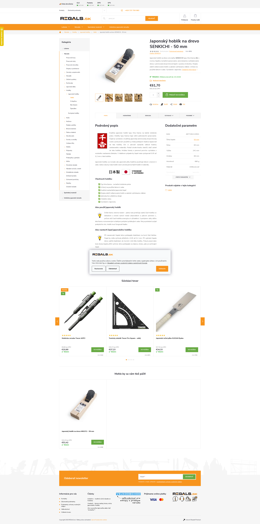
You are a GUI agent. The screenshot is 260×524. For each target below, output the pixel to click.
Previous (57, 321)
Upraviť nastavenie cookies (99, 520)
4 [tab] (131, 359)
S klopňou (73, 101)
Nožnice (68, 121)
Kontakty (61, 10)
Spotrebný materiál (70, 193)
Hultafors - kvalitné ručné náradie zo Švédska (99, 500)
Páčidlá (68, 154)
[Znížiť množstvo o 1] (158, 96)
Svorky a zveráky (71, 140)
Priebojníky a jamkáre (73, 158)
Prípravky (69, 150)
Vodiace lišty (70, 143)
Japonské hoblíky (73, 94)
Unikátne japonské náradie (72, 198)
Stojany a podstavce (72, 69)
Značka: (155, 53)
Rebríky (68, 183)
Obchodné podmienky (74, 10)
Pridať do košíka (177, 95)
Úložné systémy (71, 79)
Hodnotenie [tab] (127, 115)
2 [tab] (128, 359)
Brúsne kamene (71, 129)
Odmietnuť (113, 269)
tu (103, 263)
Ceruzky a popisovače (73, 72)
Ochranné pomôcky (72, 179)
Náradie (66, 54)
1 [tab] (126, 359)
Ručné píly (69, 83)
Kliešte (68, 147)
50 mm (196, 140)
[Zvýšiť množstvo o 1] (158, 93)
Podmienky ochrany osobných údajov (70, 505)
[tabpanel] (82, 321)
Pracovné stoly (71, 61)
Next (203, 321)
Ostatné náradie (71, 187)
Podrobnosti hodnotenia (176, 51)
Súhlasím (162, 269)
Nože (67, 118)
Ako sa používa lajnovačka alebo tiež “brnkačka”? (99, 509)
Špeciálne (73, 109)
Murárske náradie (71, 165)
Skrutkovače (70, 136)
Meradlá (68, 76)
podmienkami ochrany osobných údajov (169, 482)
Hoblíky (68, 90)
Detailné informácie (189, 70)
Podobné (189, 115)
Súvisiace (168, 115)
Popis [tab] (106, 115)
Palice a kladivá (71, 132)
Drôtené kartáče (71, 176)
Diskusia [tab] (148, 115)
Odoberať (189, 477)
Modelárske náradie (72, 172)
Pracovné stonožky (72, 65)
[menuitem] (65, 27)
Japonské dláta (70, 87)
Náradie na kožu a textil (73, 169)
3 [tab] (130, 359)
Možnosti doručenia (159, 81)
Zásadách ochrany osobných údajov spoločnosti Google (127, 263)
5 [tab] (133, 359)
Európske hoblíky (73, 113)
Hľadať (151, 18)
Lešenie (66, 48)
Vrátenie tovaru (66, 512)
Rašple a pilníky (71, 125)
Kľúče (68, 161)
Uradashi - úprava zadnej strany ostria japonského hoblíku (100, 504)
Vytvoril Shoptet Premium (193, 520)
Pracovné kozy (70, 58)
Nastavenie (98, 269)
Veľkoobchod (65, 509)
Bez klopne (73, 105)
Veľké (72, 98)
